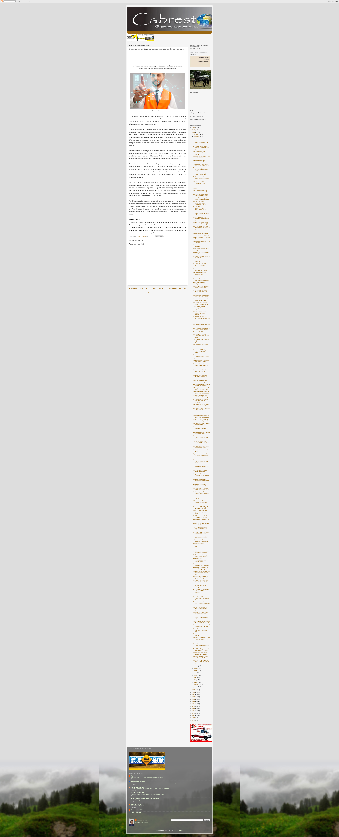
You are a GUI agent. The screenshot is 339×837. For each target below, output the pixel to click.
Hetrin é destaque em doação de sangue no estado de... (201, 405)
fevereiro (196, 684)
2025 (193, 130)
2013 (193, 713)
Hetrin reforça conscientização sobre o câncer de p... (200, 437)
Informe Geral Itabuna (137, 787)
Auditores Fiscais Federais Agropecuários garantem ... (201, 577)
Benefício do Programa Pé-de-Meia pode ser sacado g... (201, 662)
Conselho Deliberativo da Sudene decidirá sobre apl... (200, 608)
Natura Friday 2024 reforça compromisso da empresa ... (201, 346)
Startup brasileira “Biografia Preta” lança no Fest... (201, 507)
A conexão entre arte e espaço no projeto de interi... (199, 428)
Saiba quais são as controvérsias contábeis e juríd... (201, 356)
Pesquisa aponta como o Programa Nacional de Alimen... (200, 377)
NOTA (195, 188)
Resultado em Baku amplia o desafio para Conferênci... (201, 657)
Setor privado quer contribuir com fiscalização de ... (201, 471)
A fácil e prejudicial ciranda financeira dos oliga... (200, 182)
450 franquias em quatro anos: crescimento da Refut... (200, 528)
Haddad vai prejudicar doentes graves (199, 273)
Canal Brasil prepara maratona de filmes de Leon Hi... (200, 153)
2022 (193, 692)
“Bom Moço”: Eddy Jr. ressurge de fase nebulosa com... (201, 308)
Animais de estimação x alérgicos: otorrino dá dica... (201, 485)
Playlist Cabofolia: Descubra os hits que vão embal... (201, 287)
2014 (193, 710)
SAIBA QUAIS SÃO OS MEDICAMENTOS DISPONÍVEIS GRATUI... (200, 203)
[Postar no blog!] (157, 236)
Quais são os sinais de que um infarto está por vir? (200, 420)
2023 (193, 690)
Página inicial (158, 288)
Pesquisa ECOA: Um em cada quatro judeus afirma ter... (201, 364)
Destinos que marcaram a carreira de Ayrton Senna (201, 195)
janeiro (196, 687)
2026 (193, 127)
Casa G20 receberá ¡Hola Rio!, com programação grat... (200, 617)
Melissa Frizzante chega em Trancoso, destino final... (201, 536)
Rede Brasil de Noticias (138, 781)
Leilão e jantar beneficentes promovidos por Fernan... (201, 296)
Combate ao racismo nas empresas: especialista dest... (200, 630)
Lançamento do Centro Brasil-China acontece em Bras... (201, 625)
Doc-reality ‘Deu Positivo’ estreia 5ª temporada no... (201, 303)
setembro (196, 668)
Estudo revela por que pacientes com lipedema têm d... (200, 169)
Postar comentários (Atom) (141, 292)
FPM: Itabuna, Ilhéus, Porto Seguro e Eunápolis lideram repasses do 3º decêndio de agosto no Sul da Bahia (158, 783)
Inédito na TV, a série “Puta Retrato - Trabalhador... (201, 161)
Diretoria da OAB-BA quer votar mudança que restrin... (200, 351)
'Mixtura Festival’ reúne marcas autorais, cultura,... (201, 540)
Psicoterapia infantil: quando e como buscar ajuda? (201, 423)
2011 (193, 717)
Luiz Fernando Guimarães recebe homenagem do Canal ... (200, 142)
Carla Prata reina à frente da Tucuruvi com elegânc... (201, 381)
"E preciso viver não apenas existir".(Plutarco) (145, 798)
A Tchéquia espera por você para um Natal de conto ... (201, 388)
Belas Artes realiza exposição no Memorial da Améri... (201, 173)
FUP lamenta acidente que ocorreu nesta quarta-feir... (201, 555)
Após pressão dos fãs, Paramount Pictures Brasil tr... (201, 442)
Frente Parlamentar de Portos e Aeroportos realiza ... (201, 325)
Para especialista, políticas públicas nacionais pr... (200, 653)
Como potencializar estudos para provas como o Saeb (201, 392)
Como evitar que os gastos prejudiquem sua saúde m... (201, 341)
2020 (193, 697)
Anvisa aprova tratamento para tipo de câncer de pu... (201, 164)
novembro (197, 136)
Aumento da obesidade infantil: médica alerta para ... (201, 645)
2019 (193, 699)
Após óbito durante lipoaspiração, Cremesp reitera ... (200, 545)
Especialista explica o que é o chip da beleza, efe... (201, 432)
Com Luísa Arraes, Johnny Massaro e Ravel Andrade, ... (201, 148)
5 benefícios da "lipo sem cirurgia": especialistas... (200, 501)
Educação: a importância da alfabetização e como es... (201, 613)
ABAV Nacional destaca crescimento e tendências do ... (201, 598)
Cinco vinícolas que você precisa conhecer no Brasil (201, 191)
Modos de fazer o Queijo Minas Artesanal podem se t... (201, 178)
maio (195, 677)
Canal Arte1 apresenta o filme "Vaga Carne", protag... (201, 299)
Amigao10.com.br (136, 812)
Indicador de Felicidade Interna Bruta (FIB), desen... (199, 371)
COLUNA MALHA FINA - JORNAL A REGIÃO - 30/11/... (200, 265)
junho (195, 675)
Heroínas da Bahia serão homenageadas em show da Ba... (201, 213)
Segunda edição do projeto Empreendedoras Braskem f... (201, 228)
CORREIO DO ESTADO (137, 793)
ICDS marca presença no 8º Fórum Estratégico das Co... (201, 291)
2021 (193, 694)
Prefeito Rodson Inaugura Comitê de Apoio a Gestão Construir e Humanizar (150, 788)
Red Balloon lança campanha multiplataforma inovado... (201, 649)
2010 (193, 720)
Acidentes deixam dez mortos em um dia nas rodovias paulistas (147, 794)
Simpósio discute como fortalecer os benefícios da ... (201, 481)
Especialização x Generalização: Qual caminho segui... (199, 560)
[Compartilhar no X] (159, 236)
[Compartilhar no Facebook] (161, 236)
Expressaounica (135, 776)
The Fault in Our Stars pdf (137, 805)
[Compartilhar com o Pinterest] (162, 236)
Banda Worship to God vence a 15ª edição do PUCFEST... (201, 409)
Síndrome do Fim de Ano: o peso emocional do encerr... (201, 520)
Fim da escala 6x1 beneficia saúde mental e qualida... (201, 564)
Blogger (181, 830)
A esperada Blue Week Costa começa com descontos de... (201, 573)
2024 (193, 132)
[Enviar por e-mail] (156, 236)
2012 (193, 715)
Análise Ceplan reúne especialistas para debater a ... (201, 493)
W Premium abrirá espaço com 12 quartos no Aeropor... (200, 401)
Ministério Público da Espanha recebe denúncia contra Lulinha (147, 777)
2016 (193, 706)
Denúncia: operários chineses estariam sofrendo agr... (201, 384)
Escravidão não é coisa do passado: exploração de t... (201, 568)
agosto (196, 670)
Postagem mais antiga (177, 288)
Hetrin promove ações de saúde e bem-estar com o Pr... (201, 466)
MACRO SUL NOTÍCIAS (138, 810)
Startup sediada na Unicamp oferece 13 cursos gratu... (201, 279)
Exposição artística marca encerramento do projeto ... (201, 223)
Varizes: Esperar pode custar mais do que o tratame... (201, 361)
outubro (196, 666)
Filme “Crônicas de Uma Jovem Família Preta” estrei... (200, 512)
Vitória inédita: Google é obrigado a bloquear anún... (201, 198)
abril (195, 680)
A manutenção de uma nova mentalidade (201, 524)
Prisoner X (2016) (135, 800)
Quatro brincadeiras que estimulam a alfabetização (201, 396)
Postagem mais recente (138, 288)
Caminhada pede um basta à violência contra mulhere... (201, 234)
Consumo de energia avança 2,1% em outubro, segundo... (201, 591)
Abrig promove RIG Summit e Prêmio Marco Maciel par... (201, 622)
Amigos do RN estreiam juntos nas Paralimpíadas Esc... (201, 475)
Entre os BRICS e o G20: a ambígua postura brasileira (201, 283)
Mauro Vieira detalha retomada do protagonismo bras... (201, 603)
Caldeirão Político (136, 804)
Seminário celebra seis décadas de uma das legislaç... (199, 585)
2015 (193, 708)
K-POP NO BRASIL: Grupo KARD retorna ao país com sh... (201, 318)
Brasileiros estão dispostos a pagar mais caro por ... (201, 447)
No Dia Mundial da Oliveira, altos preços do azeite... (201, 581)
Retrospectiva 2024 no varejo (201, 332)
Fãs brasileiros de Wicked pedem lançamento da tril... (201, 488)
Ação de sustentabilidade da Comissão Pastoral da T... (201, 454)
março (195, 682)
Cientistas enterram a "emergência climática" (200, 269)
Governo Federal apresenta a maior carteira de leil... (201, 533)
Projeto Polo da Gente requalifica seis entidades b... (201, 219)
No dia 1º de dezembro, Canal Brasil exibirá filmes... (201, 157)
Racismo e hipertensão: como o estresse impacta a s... (201, 638)
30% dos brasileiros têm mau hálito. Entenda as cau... (201, 551)
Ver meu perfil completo (141, 822)
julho (195, 673)
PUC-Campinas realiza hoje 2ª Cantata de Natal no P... (201, 516)
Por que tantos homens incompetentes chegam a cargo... (201, 336)
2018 (193, 701)
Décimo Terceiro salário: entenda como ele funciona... (200, 313)
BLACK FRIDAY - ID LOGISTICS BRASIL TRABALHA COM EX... (200, 208)
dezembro (197, 134)
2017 (193, 703)
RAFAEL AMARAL (142, 820)
